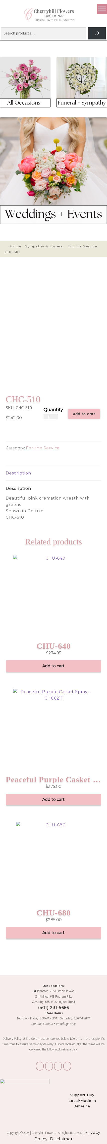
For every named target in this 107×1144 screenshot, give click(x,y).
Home (15, 246)
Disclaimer (61, 1139)
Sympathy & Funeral (44, 246)
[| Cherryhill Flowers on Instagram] (49, 1066)
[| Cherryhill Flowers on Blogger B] (40, 1066)
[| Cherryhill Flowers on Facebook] (58, 1066)
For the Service (82, 246)
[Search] (97, 33)
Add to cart (84, 414)
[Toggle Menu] (102, 8)
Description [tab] (18, 473)
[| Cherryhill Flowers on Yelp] (67, 1066)
